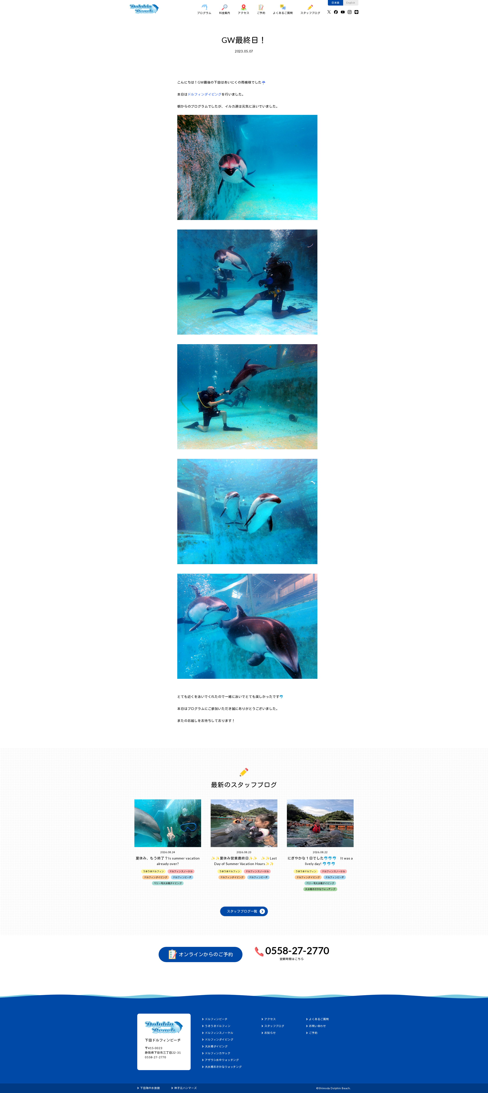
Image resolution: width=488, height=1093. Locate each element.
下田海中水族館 (150, 1088)
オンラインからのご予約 (205, 954)
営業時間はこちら (292, 959)
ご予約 (261, 12)
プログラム (204, 12)
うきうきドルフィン (217, 1026)
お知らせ (270, 1032)
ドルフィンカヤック (217, 1053)
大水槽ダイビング (216, 1046)
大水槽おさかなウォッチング (223, 1066)
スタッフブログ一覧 (242, 911)
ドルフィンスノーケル (219, 1032)
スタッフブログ (310, 12)
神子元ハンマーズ (185, 1088)
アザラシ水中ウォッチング (222, 1060)
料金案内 (224, 12)
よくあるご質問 (283, 12)
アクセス (243, 12)
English (350, 2)
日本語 (335, 2)
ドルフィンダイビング (219, 1039)
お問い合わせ (317, 1026)
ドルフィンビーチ (216, 1019)
